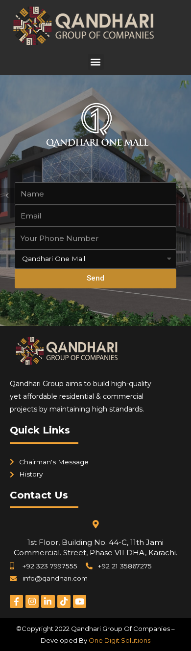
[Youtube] (79, 601)
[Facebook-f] (16, 601)
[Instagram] (32, 601)
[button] (96, 62)
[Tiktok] (64, 601)
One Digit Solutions (119, 640)
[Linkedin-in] (47, 601)
